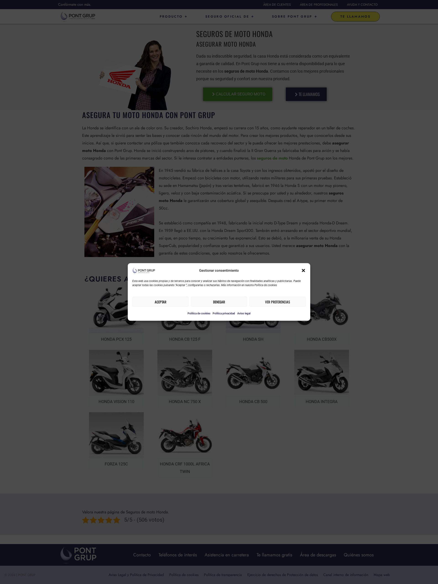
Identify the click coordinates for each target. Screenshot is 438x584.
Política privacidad (224, 313)
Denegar (219, 301)
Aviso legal (243, 313)
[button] (303, 270)
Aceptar (160, 301)
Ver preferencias (277, 301)
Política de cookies (199, 313)
